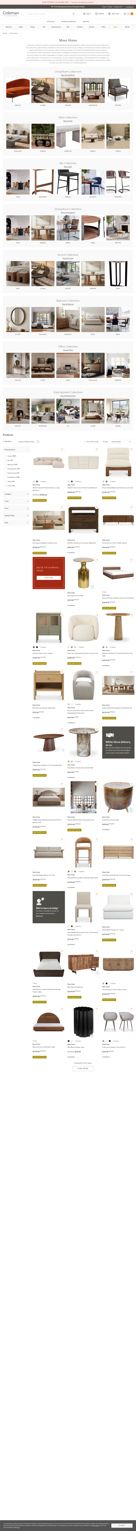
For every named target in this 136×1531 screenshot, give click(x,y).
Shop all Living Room (68, 75)
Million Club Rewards (68, 21)
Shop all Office (68, 350)
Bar (44, 27)
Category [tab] (8, 494)
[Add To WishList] (62, 449)
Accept (122, 1525)
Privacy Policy (95, 1525)
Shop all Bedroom (68, 304)
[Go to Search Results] (73, 14)
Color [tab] (7, 501)
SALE (115, 27)
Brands (127, 27)
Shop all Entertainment (68, 396)
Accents (91, 27)
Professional (50, 21)
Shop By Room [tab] (10, 450)
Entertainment (56, 27)
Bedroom (9, 27)
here (18, 1527)
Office (103, 27)
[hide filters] (8, 442)
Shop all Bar (68, 167)
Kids (68, 27)
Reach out (39, 916)
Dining (32, 27)
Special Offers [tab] (10, 515)
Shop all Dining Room (68, 212)
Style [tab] (6, 523)
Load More (82, 1068)
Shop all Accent (68, 258)
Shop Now (49, 578)
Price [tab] (6, 508)
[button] (87, 13)
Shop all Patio (68, 121)
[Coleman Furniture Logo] (11, 16)
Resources (86, 21)
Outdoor (80, 27)
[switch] (37, 441)
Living (20, 27)
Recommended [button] (116, 442)
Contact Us (129, 7)
